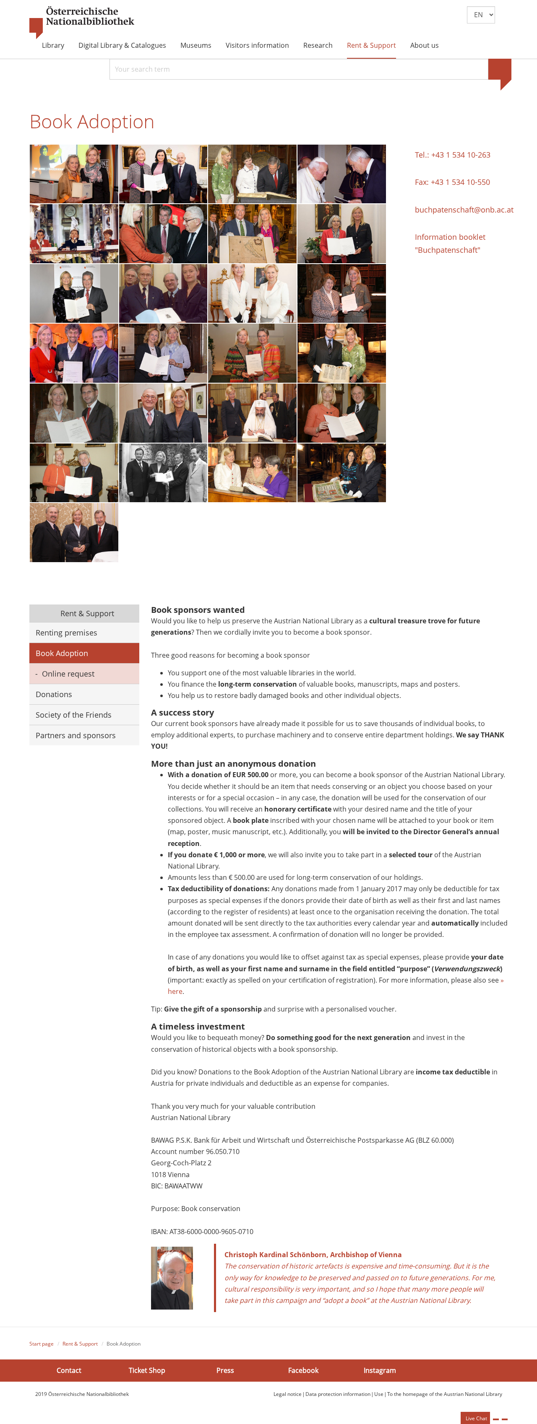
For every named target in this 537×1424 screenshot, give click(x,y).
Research (318, 45)
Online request (68, 674)
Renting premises (66, 633)
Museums (195, 45)
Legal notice (288, 1394)
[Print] (496, 1419)
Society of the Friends (74, 715)
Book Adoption (62, 653)
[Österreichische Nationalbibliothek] (81, 23)
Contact (69, 1370)
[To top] (505, 1419)
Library (53, 45)
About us (424, 45)
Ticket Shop (147, 1370)
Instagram (380, 1370)
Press (225, 1370)
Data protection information (337, 1394)
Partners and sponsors (76, 735)
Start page (41, 1343)
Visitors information (257, 45)
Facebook (303, 1370)
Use (378, 1394)
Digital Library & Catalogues (122, 45)
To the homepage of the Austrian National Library (444, 1394)
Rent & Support (371, 45)
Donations (54, 694)
